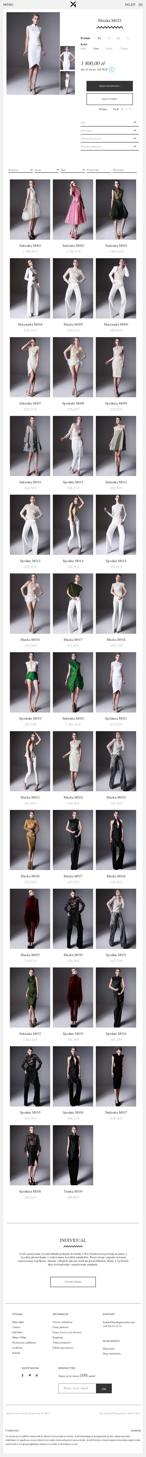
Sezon (38, 170)
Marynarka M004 (30, 324)
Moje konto (109, 1349)
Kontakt (16, 1353)
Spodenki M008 (73, 403)
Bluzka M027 (73, 876)
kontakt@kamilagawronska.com (119, 1322)
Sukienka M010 (30, 482)
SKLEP (130, 4)
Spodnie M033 (73, 1034)
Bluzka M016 (30, 640)
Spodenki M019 (30, 718)
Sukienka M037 (116, 1112)
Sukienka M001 (30, 246)
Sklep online (18, 1322)
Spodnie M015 (116, 561)
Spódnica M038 (30, 1191)
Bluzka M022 (30, 797)
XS (99, 38)
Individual (17, 1332)
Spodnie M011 (73, 482)
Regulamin (58, 1337)
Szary (109, 48)
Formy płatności (61, 1327)
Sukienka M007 (30, 403)
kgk (73, 4)
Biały (83, 48)
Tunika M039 (73, 1191)
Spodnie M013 (30, 561)
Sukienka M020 (73, 718)
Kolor (84, 44)
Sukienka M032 (30, 1034)
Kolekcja (13, 170)
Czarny (124, 48)
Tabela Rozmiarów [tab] (91, 138)
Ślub (63, 170)
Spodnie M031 (116, 955)
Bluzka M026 (30, 876)
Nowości (118, 170)
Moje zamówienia (112, 1354)
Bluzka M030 (73, 955)
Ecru (96, 48)
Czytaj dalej (73, 1282)
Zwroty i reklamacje (63, 1322)
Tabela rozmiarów (62, 1343)
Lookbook (17, 1348)
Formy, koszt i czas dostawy (67, 1332)
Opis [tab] (83, 122)
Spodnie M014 (73, 561)
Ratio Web (134, 1413)
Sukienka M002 (73, 246)
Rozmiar (85, 38)
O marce (16, 1327)
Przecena (93, 170)
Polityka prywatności (63, 1348)
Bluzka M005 (73, 324)
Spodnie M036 (73, 1112)
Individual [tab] (86, 130)
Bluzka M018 (116, 640)
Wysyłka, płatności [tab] (91, 146)
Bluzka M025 (116, 797)
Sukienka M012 (116, 482)
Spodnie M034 (116, 1034)
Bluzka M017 (73, 640)
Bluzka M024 (73, 797)
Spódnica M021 (116, 718)
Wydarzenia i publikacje (24, 1343)
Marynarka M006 (116, 324)
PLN (116, 109)
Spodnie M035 (30, 1112)
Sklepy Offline (19, 1337)
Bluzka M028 (116, 876)
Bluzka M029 (30, 955)
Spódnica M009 (116, 403)
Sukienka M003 (116, 246)
